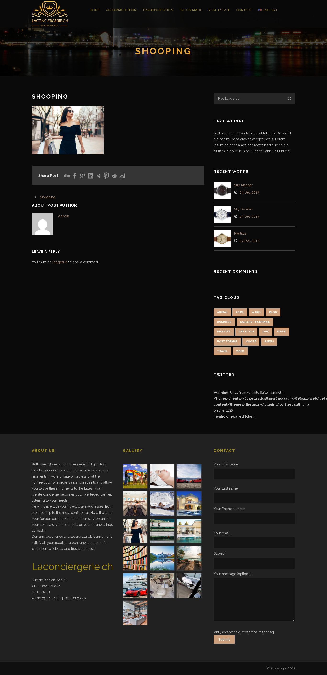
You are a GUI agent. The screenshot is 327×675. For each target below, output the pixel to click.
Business (224, 322)
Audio (256, 312)
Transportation (158, 10)
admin (63, 216)
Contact (244, 10)
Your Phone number (229, 509)
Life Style (246, 331)
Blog (273, 312)
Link (265, 331)
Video (240, 351)
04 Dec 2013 (249, 192)
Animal (222, 312)
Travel (222, 351)
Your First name (226, 464)
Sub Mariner (243, 185)
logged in (60, 262)
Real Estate (219, 10)
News (281, 331)
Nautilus (240, 233)
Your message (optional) (233, 574)
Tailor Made (190, 10)
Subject (219, 553)
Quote (251, 341)
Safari (269, 341)
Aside (240, 312)
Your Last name (226, 488)
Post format (227, 341)
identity (223, 331)
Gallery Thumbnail (255, 322)
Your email (222, 533)
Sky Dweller (243, 209)
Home (95, 10)
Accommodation (121, 10)
